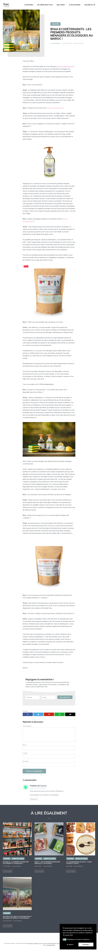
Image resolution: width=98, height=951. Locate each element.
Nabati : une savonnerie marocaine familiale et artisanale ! (47, 862)
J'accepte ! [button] (85, 944)
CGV (40, 943)
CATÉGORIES (28, 5)
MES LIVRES (61, 5)
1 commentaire (55, 43)
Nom (25, 745)
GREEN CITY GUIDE (17, 858)
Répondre (34, 799)
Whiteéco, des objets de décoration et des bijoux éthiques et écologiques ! (17, 917)
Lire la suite (7, 871)
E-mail (25, 753)
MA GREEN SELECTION (44, 5)
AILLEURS (55, 24)
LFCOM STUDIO (50, 945)
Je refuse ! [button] (70, 944)
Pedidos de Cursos (38, 785)
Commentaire (27, 726)
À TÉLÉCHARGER (74, 5)
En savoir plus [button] (68, 935)
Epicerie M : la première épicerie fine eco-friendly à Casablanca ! (16, 862)
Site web (25, 761)
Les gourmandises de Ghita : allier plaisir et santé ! (78, 862)
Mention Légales (33, 943)
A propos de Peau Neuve (49, 943)
